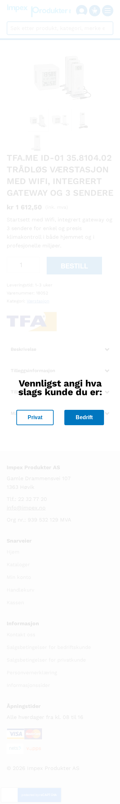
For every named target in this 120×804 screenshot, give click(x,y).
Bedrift (84, 417)
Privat (35, 417)
